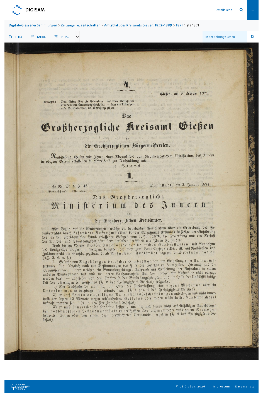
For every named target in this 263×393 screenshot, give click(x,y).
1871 (179, 25)
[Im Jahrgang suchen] (253, 37)
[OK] (241, 10)
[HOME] (26, 10)
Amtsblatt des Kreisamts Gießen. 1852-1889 (138, 25)
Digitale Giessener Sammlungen (33, 25)
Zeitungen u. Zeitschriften (80, 25)
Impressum (221, 386)
